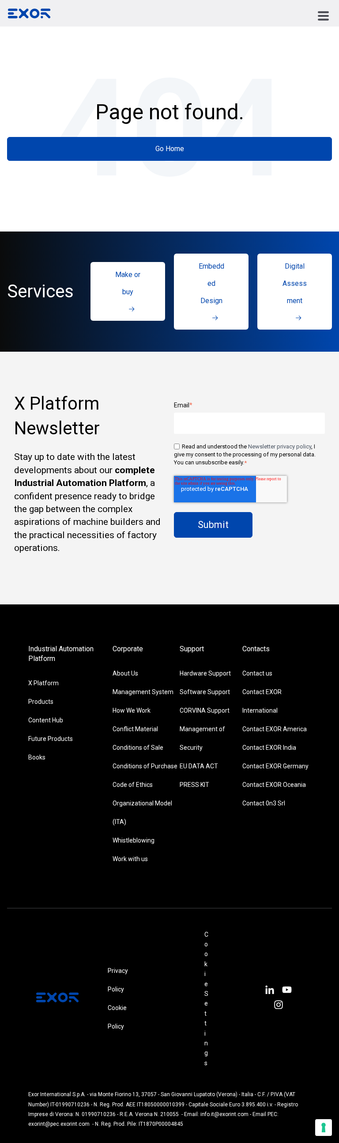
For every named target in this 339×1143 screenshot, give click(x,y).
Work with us (130, 858)
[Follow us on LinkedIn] (269, 991)
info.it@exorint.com (224, 1114)
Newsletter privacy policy (279, 446)
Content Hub (45, 720)
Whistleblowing (133, 840)
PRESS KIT (194, 784)
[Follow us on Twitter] (287, 991)
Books (36, 757)
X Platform (43, 683)
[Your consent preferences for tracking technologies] (323, 1127)
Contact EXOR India (269, 747)
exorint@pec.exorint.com (59, 1124)
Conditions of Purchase (145, 766)
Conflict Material (135, 729)
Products (40, 701)
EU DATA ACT (199, 766)
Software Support (205, 691)
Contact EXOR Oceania (274, 784)
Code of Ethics (133, 784)
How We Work (132, 710)
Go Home (169, 148)
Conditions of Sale (138, 747)
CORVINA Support (205, 710)
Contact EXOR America (274, 729)
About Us (125, 673)
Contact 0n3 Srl (263, 803)
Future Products (50, 738)
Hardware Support (205, 673)
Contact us (257, 673)
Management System (143, 691)
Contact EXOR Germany (275, 766)
